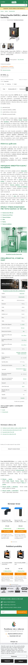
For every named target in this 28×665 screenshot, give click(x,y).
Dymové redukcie (7, 224)
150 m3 (24, 379)
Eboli (8, 481)
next (27, 521)
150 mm (22, 328)
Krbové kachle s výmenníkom (10, 490)
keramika (22, 398)
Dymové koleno (6, 217)
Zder (3, 219)
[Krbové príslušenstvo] (14, 284)
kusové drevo (23, 353)
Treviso (17, 481)
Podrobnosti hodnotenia (18, 20)
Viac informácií (21, 59)
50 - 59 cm (24, 335)
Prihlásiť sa (22, 612)
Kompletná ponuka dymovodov (14, 254)
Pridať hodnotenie (14, 449)
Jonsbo (4, 484)
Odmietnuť (7, 661)
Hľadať (25, 5)
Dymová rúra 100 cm (7, 212)
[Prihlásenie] (24, 2)
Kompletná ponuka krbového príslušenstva (14, 291)
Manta (22, 481)
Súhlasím (21, 661)
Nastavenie (14, 656)
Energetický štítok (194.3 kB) (8, 432)
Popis (4, 89)
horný (23, 386)
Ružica (4, 221)
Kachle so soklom (24, 369)
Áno (24, 365)
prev (1, 521)
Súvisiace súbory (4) (12, 89)
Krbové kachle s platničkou (10, 486)
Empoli (12, 481)
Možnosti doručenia (6, 70)
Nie (23, 331)
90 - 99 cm (23, 345)
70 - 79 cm (24, 340)
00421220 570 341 (15, 636)
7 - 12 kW (22, 324)
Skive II (24, 482)
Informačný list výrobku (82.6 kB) (9, 434)
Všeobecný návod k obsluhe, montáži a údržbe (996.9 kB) (14, 428)
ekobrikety (18, 352)
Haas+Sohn (6, 81)
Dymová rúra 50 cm (7, 215)
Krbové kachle (21, 297)
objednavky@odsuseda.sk (15, 634)
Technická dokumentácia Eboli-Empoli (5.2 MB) (12, 430)
